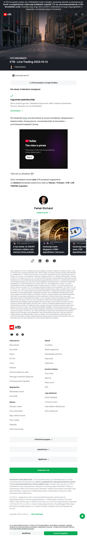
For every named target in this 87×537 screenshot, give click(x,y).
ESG (46, 387)
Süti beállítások (37, 514)
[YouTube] (12, 334)
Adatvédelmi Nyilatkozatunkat (23, 529)
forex (25, 118)
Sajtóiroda (49, 363)
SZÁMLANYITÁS (43, 470)
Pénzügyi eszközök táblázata (21, 376)
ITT (32, 173)
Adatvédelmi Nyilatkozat (55, 406)
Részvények (14, 345)
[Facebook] (47, 261)
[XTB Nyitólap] (6, 14)
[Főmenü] (82, 14)
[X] (54, 261)
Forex (12, 363)
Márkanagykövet (51, 349)
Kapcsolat (49, 358)
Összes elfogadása (61, 533)
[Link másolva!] (32, 261)
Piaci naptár (14, 420)
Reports (48, 378)
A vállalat (49, 345)
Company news (51, 402)
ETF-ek (12, 358)
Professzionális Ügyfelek (20, 381)
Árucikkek (13, 349)
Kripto (12, 354)
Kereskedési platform (53, 354)
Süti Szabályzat (51, 411)
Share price (49, 382)
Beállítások (26, 533)
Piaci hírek (49, 373)
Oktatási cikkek (16, 406)
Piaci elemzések (16, 411)
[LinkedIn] (40, 261)
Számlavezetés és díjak (19, 372)
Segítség (13, 424)
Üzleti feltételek (51, 397)
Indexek (13, 367)
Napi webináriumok (17, 415)
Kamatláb (13, 396)
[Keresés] (76, 14)
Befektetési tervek (17, 391)
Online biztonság (16, 429)
